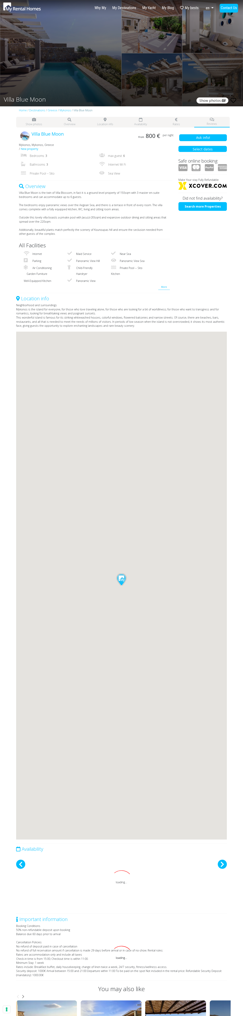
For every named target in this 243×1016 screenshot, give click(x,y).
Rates (176, 124)
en (208, 8)
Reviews (212, 124)
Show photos (34, 124)
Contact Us (229, 8)
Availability (140, 124)
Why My (100, 8)
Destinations (37, 110)
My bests (191, 8)
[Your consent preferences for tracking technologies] (6, 1009)
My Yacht (149, 8)
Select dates (203, 149)
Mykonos (65, 110)
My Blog (168, 8)
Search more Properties (203, 206)
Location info (105, 124)
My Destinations (124, 8)
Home (23, 110)
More (164, 287)
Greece (52, 110)
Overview (69, 124)
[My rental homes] (28, 9)
